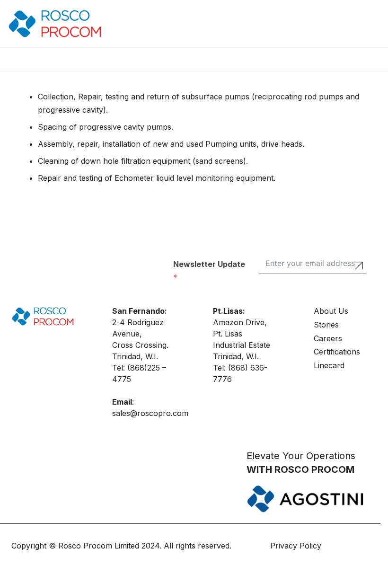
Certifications (337, 351)
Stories (326, 324)
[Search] (359, 24)
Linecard (329, 365)
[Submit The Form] (359, 267)
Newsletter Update (209, 264)
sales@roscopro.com (150, 413)
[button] (49, 59)
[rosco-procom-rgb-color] (55, 23)
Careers (328, 338)
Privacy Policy (297, 545)
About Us (331, 311)
